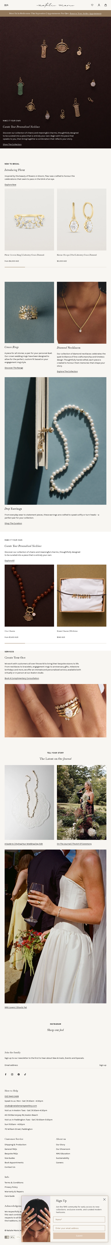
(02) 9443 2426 (12, 1096)
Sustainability (62, 1158)
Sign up (102, 1065)
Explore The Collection (67, 371)
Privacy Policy (11, 1187)
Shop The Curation (13, 523)
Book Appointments (14, 1162)
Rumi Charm (67, 631)
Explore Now (10, 184)
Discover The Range (14, 368)
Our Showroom (63, 1149)
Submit (79, 1235)
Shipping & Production (15, 1144)
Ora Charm (10, 631)
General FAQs (11, 1149)
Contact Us (10, 1167)
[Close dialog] (104, 1199)
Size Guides (10, 1158)
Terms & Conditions (14, 1182)
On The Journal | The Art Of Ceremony (74, 844)
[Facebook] (6, 1074)
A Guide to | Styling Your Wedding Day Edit (24, 844)
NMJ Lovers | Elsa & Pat (16, 1007)
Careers (59, 1162)
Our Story (60, 1144)
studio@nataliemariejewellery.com (21, 1106)
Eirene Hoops (77, 255)
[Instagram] (12, 1074)
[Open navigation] (6, 5)
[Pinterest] (19, 1074)
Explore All (9, 560)
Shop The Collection (12, 144)
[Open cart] (106, 5)
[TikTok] (25, 1074)
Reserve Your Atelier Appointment (85, 13)
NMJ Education (63, 1153)
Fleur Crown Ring (24, 255)
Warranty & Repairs (14, 1191)
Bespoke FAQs (11, 1153)
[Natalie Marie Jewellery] (55, 5)
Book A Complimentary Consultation (22, 678)
